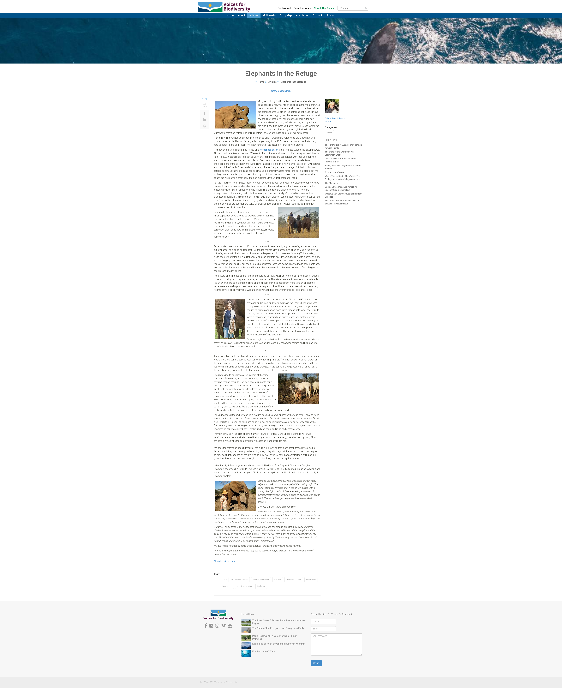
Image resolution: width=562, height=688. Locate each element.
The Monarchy (331, 183)
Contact (317, 15)
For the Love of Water (335, 172)
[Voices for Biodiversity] (218, 614)
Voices (329, 133)
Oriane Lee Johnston (293, 580)
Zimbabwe (261, 586)
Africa (224, 580)
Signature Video (302, 8)
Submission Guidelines (246, 19)
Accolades (302, 15)
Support (331, 15)
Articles (253, 15)
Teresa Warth (311, 580)
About (241, 15)
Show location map (281, 91)
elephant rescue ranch (261, 580)
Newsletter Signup (324, 8)
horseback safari (269, 149)
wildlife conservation (244, 586)
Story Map (286, 15)
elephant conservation (240, 580)
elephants (277, 580)
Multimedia (269, 15)
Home (230, 15)
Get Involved (284, 8)
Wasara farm (227, 586)
